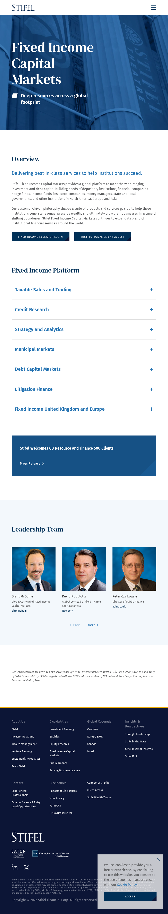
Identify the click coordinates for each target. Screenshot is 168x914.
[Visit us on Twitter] (26, 867)
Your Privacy (57, 798)
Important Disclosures (63, 790)
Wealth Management (24, 743)
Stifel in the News (135, 741)
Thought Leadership (137, 734)
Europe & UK (95, 736)
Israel (90, 751)
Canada (91, 743)
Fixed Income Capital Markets (62, 753)
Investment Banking (62, 729)
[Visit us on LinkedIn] (14, 867)
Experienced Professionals (20, 792)
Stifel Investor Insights (139, 748)
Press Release (30, 463)
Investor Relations (23, 736)
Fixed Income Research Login (40, 236)
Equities (55, 736)
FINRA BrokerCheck (61, 812)
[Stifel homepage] (23, 7)
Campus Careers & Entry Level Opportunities (26, 804)
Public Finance (58, 763)
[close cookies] (158, 859)
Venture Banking (22, 751)
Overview (92, 729)
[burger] (153, 7)
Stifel (15, 729)
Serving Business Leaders (65, 770)
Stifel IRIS (131, 756)
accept (130, 896)
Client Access (95, 790)
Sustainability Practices (26, 758)
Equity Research (59, 743)
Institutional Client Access (103, 236)
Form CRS (55, 805)
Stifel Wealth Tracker (99, 797)
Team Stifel (18, 766)
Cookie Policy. (127, 885)
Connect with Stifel (98, 782)
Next (91, 625)
